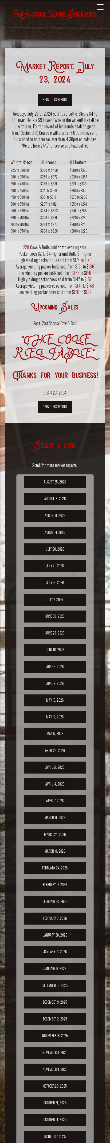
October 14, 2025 (55, 1119)
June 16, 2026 (55, 649)
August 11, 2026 (55, 515)
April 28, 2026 (55, 750)
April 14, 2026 (54, 784)
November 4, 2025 (55, 1069)
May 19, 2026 (55, 700)
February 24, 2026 (55, 868)
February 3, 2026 (55, 918)
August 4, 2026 (55, 532)
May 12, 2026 (55, 716)
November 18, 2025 (55, 1035)
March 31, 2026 (55, 817)
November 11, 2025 (54, 1052)
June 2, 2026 (55, 683)
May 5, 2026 (55, 733)
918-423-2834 (55, 393)
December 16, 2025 (55, 985)
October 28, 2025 (55, 1086)
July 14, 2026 (55, 582)
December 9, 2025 (55, 1002)
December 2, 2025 (55, 1019)
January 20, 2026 (55, 935)
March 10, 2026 (55, 851)
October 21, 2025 (55, 1102)
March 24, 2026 (55, 834)
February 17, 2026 (55, 884)
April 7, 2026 (55, 800)
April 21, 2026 (54, 767)
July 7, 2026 (55, 599)
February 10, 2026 (55, 901)
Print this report (55, 99)
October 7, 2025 (55, 1136)
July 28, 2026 (55, 549)
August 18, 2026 (55, 498)
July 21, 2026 (55, 565)
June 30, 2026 (55, 616)
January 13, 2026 (55, 951)
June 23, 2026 (55, 633)
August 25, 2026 (55, 482)
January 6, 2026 (55, 968)
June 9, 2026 (55, 666)
